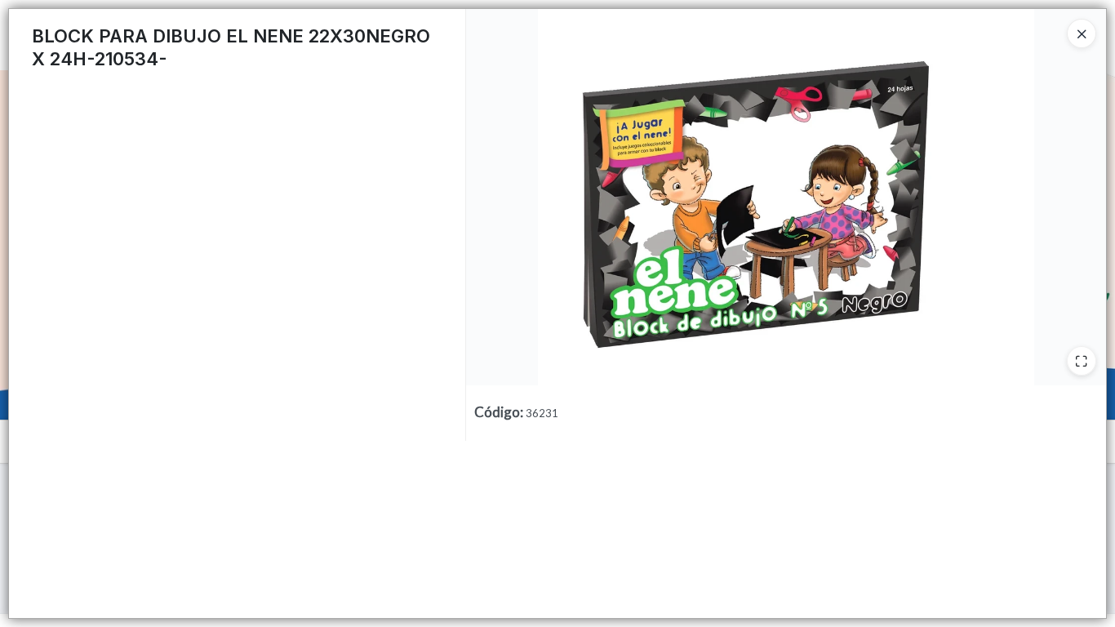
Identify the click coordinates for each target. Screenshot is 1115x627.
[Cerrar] (1081, 33)
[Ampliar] (1081, 361)
